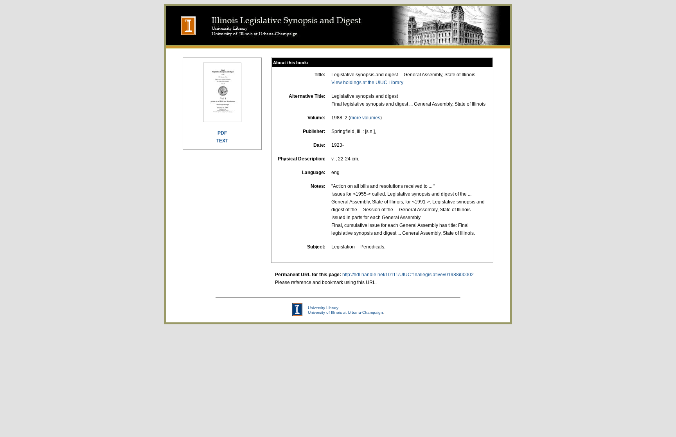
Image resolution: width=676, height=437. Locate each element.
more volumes (365, 117)
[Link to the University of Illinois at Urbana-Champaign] (181, 43)
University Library (323, 308)
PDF (222, 133)
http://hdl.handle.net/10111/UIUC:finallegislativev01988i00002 (408, 274)
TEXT (222, 141)
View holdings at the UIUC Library (367, 82)
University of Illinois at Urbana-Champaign (345, 312)
